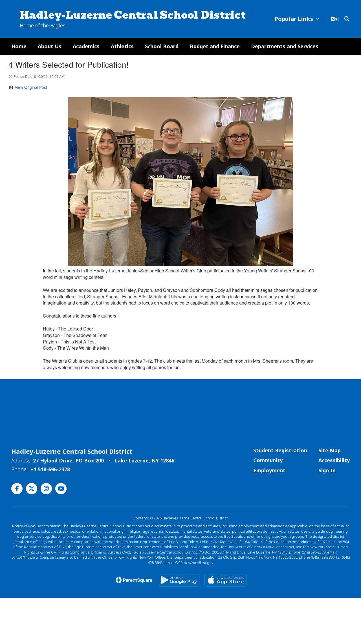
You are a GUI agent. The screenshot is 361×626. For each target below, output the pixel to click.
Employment (269, 470)
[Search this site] (347, 19)
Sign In (327, 470)
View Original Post (31, 87)
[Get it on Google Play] (179, 580)
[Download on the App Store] (225, 580)
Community (268, 460)
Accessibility (334, 460)
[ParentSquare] (134, 580)
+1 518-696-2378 (50, 469)
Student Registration (280, 450)
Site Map (329, 450)
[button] (296, 19)
